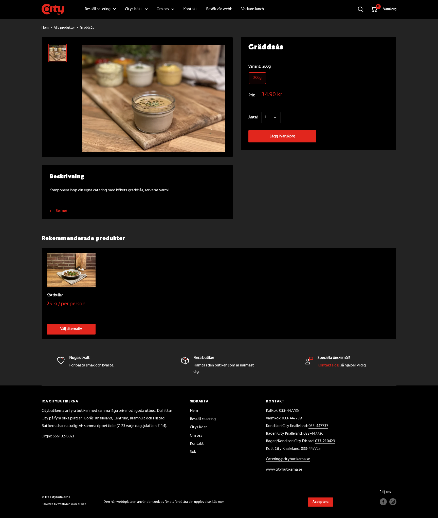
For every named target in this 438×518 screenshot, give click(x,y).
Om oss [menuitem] (163, 9)
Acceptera (320, 502)
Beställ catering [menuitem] (98, 9)
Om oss (196, 436)
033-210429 (325, 441)
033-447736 (313, 434)
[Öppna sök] (360, 9)
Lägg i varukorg (282, 136)
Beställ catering (203, 419)
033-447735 (289, 411)
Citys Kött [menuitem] (133, 9)
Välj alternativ (71, 329)
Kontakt (197, 444)
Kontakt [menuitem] (190, 9)
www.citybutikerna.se (284, 470)
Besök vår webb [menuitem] (219, 9)
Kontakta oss (329, 365)
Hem (45, 28)
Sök (193, 452)
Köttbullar (55, 295)
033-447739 (292, 418)
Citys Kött (198, 427)
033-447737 (318, 426)
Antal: (253, 117)
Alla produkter (64, 28)
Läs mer (218, 502)
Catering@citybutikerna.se (288, 459)
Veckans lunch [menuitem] (252, 9)
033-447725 (311, 449)
